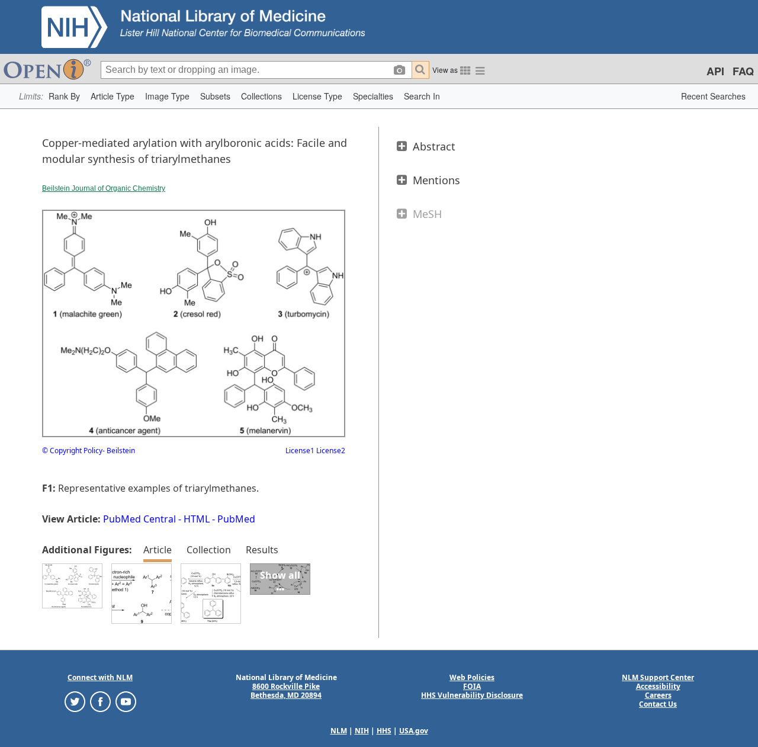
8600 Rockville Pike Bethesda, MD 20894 (286, 690)
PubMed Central (139, 518)
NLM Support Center (658, 677)
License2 (329, 450)
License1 (299, 450)
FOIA (472, 686)
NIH (362, 731)
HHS (384, 731)
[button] (64, 96)
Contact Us (658, 704)
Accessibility (658, 686)
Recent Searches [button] (713, 96)
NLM (338, 731)
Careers (658, 695)
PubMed (236, 518)
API (715, 71)
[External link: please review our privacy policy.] (75, 701)
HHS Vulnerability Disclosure (472, 695)
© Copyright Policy (72, 450)
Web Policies (471, 677)
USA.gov (413, 731)
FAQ (743, 71)
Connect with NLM (100, 677)
